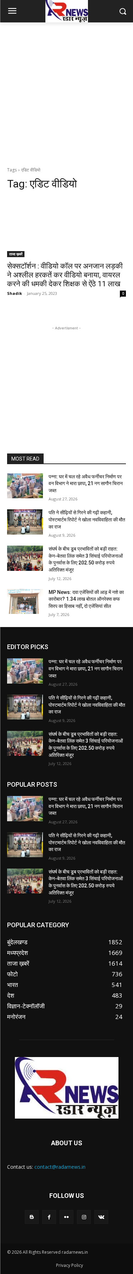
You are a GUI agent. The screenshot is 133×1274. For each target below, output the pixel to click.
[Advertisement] (66, 92)
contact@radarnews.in (59, 1166)
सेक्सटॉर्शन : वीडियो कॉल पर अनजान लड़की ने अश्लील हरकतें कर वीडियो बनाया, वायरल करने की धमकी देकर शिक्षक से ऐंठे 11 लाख (65, 275)
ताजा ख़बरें (15, 253)
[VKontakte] (101, 1217)
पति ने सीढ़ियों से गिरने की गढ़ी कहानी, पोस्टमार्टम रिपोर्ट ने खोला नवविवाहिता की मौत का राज (87, 519)
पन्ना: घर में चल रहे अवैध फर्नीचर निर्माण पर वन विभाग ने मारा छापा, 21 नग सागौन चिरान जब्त (86, 483)
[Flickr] (66, 1217)
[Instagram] (84, 1217)
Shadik (14, 293)
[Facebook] (49, 1217)
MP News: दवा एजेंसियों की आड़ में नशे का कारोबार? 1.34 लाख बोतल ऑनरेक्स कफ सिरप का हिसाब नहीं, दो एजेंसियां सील (86, 599)
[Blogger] (32, 1217)
